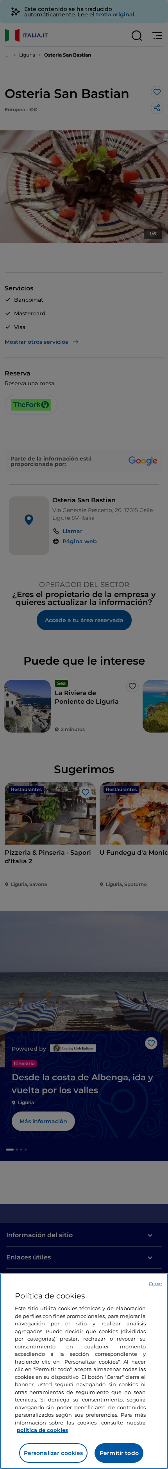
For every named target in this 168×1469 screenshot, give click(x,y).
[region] (84, 1371)
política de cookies (42, 1430)
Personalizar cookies (53, 1453)
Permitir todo (119, 1453)
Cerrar (155, 1283)
